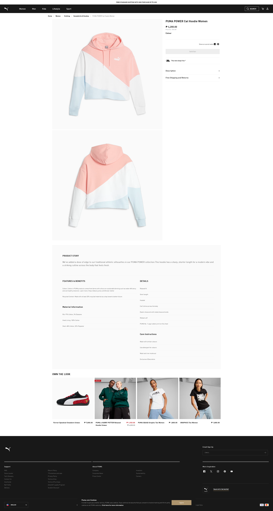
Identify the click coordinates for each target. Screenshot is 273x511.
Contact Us (8, 479)
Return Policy (52, 470)
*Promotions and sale (55, 473)
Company (95, 470)
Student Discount (53, 488)
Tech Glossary (8, 476)
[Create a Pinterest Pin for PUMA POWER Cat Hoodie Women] (218, 44)
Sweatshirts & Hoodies (81, 16)
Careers (138, 476)
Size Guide (7, 482)
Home (50, 16)
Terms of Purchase (54, 482)
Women (58, 16)
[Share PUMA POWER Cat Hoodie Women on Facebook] (214, 44)
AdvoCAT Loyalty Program (56, 485)
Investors (139, 470)
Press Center (96, 476)
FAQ (5, 470)
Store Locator (8, 473)
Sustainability (140, 473)
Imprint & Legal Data (196, 505)
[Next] (217, 402)
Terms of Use (52, 479)
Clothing (67, 16)
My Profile (7, 485)
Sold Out (192, 51)
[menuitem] (22, 8)
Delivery (6, 488)
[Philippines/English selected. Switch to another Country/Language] (16, 505)
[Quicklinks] (267, 8)
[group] (73, 402)
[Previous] (55, 402)
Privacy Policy (52, 476)
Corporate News (97, 473)
